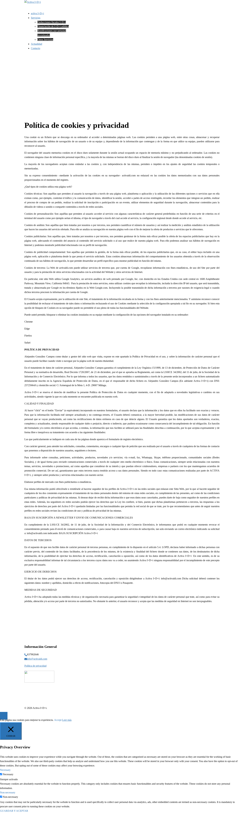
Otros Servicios (45, 39)
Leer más (67, 720)
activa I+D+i (37, 13)
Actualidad (36, 44)
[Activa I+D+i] (32, 2)
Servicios (35, 17)
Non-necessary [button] (7, 792)
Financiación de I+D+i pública (53, 26)
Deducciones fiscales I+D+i (51, 22)
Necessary (8, 774)
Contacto (35, 48)
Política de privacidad (35, 665)
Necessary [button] (5, 770)
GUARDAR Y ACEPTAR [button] (14, 810)
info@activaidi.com (37, 658)
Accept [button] (57, 720)
